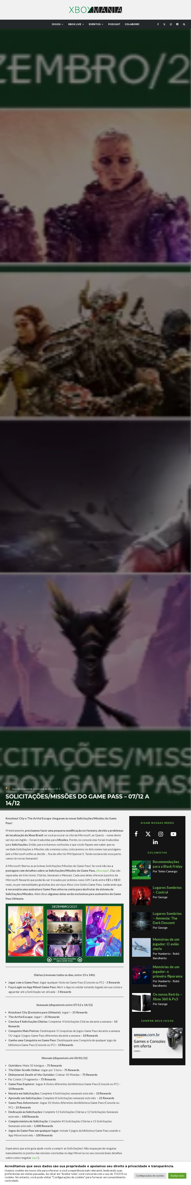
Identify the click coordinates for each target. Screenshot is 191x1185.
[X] (164, 24)
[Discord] (177, 24)
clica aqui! (102, 870)
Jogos (56, 24)
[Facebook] (158, 24)
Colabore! (132, 24)
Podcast (114, 24)
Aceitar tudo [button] (177, 1175)
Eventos (95, 24)
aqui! (35, 1157)
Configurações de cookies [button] (150, 1175)
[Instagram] (171, 24)
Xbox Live (74, 24)
